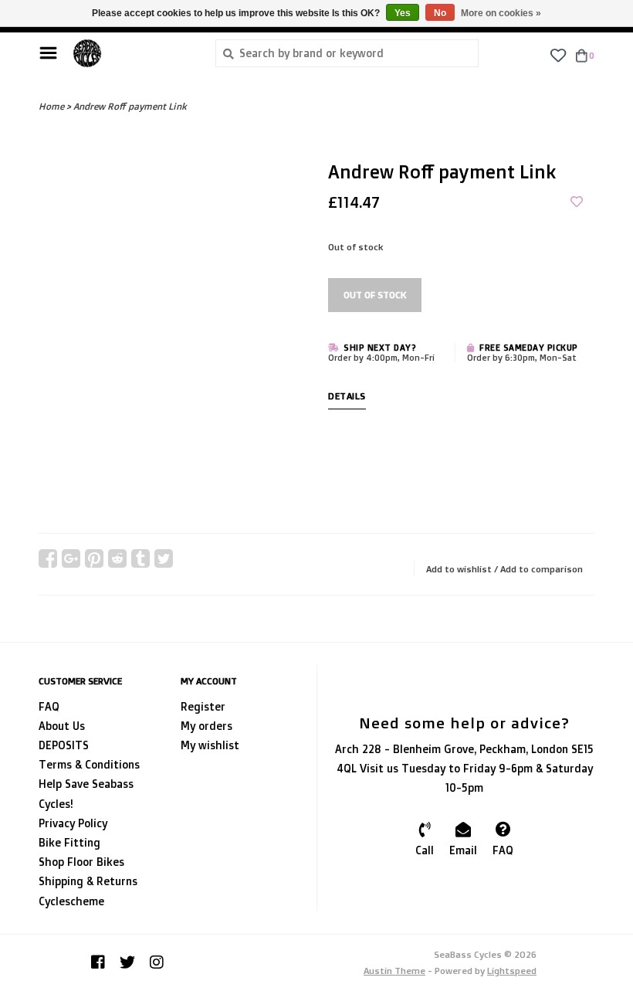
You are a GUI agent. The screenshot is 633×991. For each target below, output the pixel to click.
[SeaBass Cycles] (132, 53)
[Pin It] (94, 558)
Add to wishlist (459, 569)
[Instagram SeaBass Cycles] (157, 962)
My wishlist (210, 745)
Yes (402, 13)
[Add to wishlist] (576, 202)
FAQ (49, 706)
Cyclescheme (71, 901)
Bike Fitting (69, 842)
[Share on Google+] (71, 558)
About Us (62, 725)
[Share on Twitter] (163, 558)
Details (347, 396)
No (440, 13)
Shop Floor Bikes (81, 861)
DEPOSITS (64, 745)
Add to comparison (541, 569)
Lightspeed (512, 970)
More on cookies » (501, 13)
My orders (206, 725)
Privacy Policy (73, 823)
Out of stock (375, 294)
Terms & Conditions (89, 764)
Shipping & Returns (88, 880)
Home (51, 106)
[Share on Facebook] (48, 558)
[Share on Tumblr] (140, 558)
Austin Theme (394, 970)
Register (203, 706)
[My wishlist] (558, 54)
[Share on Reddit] (117, 558)
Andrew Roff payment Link (130, 106)
